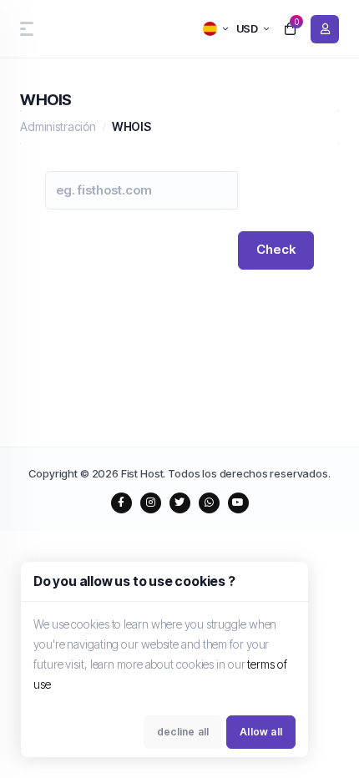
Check (276, 249)
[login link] (325, 29)
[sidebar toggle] (23, 29)
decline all (183, 731)
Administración (58, 126)
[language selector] (215, 29)
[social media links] (121, 503)
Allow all (261, 731)
